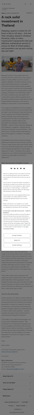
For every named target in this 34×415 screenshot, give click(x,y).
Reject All (17, 240)
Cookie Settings (17, 245)
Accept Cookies (17, 235)
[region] (17, 207)
